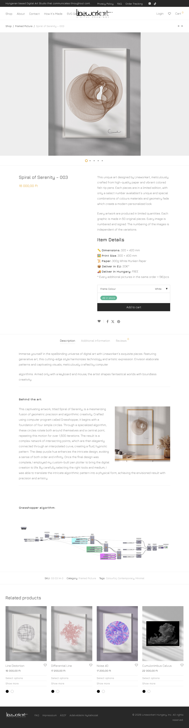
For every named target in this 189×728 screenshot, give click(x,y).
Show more (12, 683)
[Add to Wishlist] (100, 321)
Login (160, 13)
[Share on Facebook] (107, 322)
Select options (14, 678)
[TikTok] (155, 3)
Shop (9, 13)
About (21, 13)
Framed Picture (23, 26)
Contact (34, 13)
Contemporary (126, 578)
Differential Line (61, 665)
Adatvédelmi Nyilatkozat (84, 715)
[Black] (7, 691)
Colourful (111, 578)
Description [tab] (67, 340)
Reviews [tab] (122, 340)
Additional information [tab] (95, 340)
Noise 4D (102, 665)
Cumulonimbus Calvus (157, 665)
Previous (6, 94)
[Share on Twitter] (112, 322)
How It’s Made (53, 13)
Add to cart (133, 307)
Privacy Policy (105, 3)
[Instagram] (149, 3)
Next (182, 94)
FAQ (119, 3)
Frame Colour (108, 288)
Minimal (139, 578)
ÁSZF (63, 715)
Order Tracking (134, 3)
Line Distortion (15, 665)
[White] (12, 691)
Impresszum (49, 715)
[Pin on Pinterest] (119, 322)
